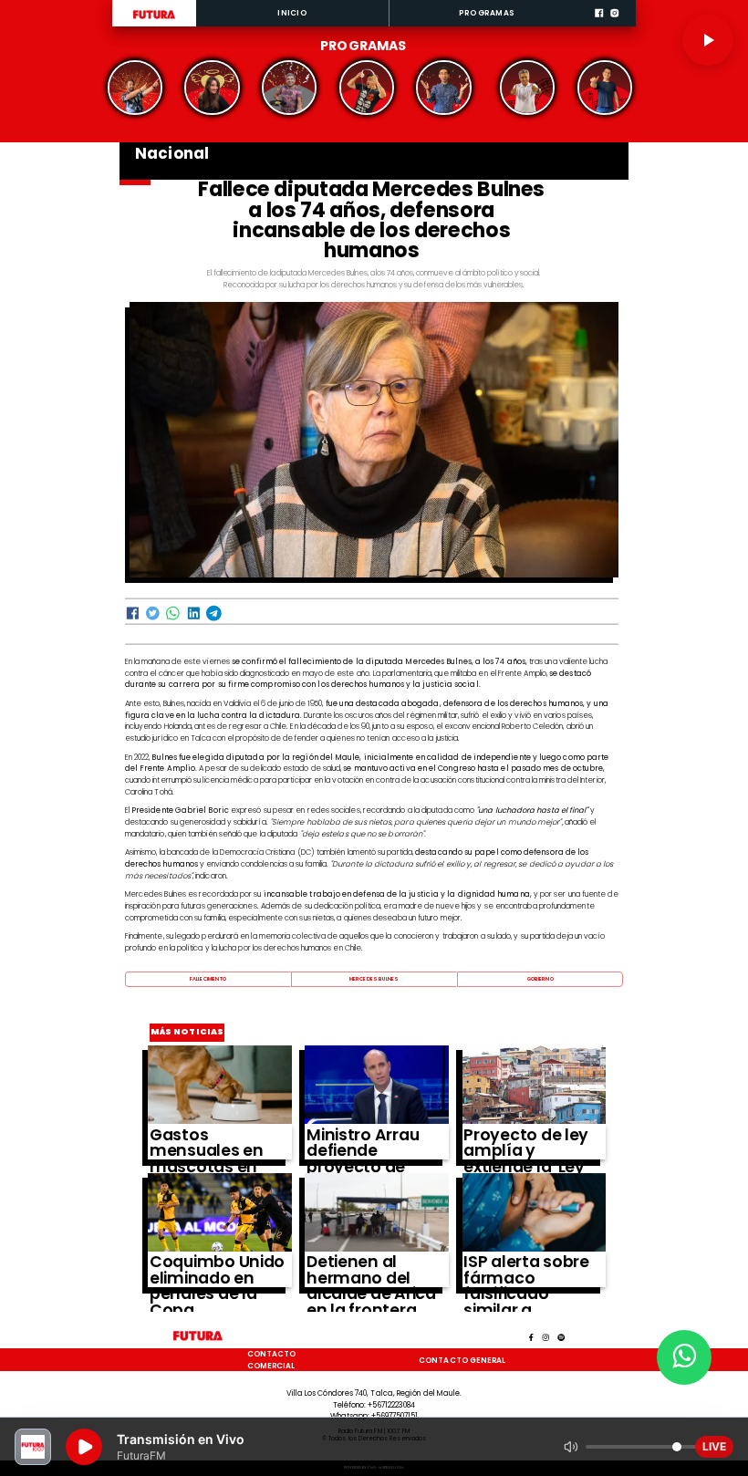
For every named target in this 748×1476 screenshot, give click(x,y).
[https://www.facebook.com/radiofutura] (599, 24)
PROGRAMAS (486, 12)
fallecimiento (208, 978)
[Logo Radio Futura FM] (154, 19)
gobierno (540, 978)
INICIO (291, 12)
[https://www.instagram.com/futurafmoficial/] (614, 24)
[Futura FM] (135, 88)
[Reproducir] (707, 40)
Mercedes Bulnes (374, 978)
